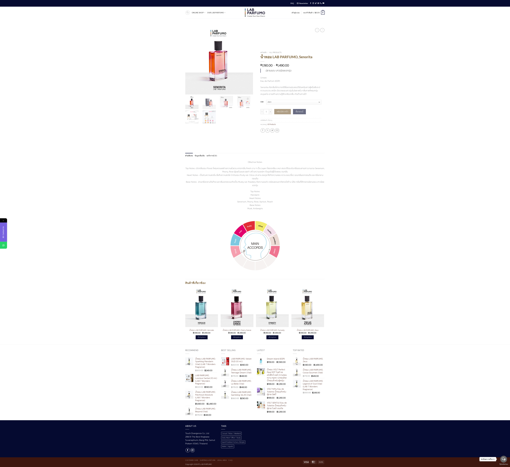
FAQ (292, 3)
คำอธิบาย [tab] (189, 156)
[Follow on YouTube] (323, 3)
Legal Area (222, 460)
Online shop (198, 13)
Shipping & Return (207, 460)
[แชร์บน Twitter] (272, 130)
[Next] (324, 315)
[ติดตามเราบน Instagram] (313, 3)
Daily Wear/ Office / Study (231, 437)
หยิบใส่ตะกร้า (282, 111)
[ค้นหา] (188, 12)
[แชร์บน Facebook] (263, 130)
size (262, 102)
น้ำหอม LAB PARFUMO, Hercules (201, 330)
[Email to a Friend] (277, 130)
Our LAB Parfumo (215, 13)
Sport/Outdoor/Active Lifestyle (233, 442)
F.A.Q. (231, 460)
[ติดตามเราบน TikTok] (316, 3)
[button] (302, 3)
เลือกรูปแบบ (202, 337)
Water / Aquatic (227, 446)
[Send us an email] (318, 3)
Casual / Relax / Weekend (231, 433)
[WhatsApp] (3, 245)
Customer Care (191, 460)
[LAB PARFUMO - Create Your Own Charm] (255, 13)
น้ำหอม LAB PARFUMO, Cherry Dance (237, 330)
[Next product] (317, 30)
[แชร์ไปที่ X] (267, 130)
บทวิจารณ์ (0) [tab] (212, 156)
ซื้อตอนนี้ (299, 111)
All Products (275, 52)
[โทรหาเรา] (321, 3)
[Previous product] (322, 30)
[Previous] (185, 315)
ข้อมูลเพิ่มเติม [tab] (200, 156)
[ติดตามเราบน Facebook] (310, 3)
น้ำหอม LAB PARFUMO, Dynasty (272, 330)
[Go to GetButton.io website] (503, 464)
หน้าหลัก (263, 52)
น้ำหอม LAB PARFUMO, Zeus (307, 330)
